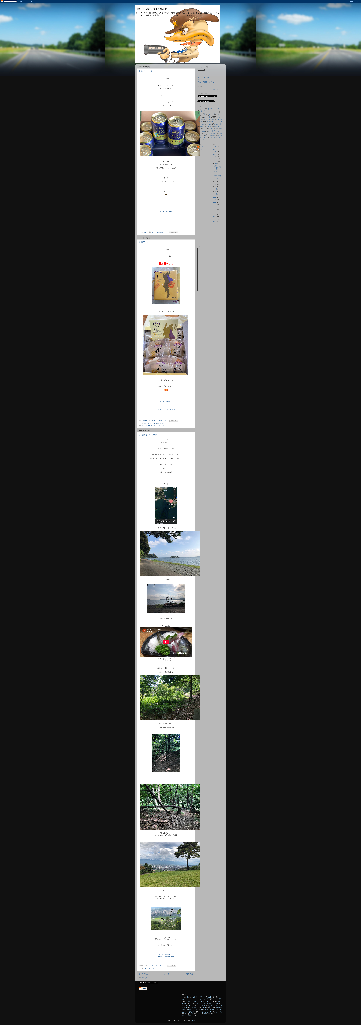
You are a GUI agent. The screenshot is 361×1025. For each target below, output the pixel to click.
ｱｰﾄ (203, 109)
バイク (214, 121)
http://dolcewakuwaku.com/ (166, 956)
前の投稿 (189, 974)
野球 (200, 137)
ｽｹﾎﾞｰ (218, 115)
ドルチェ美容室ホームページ (206, 82)
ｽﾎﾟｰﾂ (200, 1001)
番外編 (212, 135)
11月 (216, 161)
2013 (215, 217)
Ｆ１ (198, 109)
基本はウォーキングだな (148, 435)
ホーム (167, 974)
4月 (216, 186)
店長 (200, 149)
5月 (216, 184)
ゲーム (200, 113)
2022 (215, 156)
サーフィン (206, 113)
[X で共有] (174, 232)
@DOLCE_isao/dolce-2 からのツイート (209, 89)
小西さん (202, 146)
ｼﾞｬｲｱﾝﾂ (215, 999)
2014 (215, 214)
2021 (215, 197)
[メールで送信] (170, 232)
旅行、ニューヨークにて (188, 1015)
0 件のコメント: (162, 232)
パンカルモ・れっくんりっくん (214, 1005)
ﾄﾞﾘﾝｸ (211, 119)
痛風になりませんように (148, 71)
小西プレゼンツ (160, 423)
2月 (216, 191)
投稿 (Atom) (145, 978)
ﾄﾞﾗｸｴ (205, 119)
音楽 (211, 128)
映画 (204, 128)
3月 (216, 189)
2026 (215, 146)
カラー (216, 111)
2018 (215, 204)
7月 (216, 181)
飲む (209, 126)
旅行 (205, 137)
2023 (215, 154)
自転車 (203, 131)
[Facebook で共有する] (175, 232)
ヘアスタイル (218, 124)
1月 (216, 194)
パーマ (208, 121)
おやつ (145, 423)
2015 (215, 212)
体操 (221, 133)
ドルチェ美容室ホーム (166, 954)
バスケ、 (190, 1005)
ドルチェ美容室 (206, 1003)
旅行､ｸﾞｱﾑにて (213, 137)
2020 (215, 199)
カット (211, 111)
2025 (215, 149)
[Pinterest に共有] (177, 232)
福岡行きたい (144, 242)
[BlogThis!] (172, 232)
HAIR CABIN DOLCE (151, 9)
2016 (215, 209)
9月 (216, 163)
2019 (215, 202)
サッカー (214, 113)
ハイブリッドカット (203, 77)
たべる (153, 423)
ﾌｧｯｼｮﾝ (208, 124)
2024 (215, 151)
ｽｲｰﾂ (149, 423)
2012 (215, 219)
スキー (211, 115)
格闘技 (206, 1009)
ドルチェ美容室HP (166, 211)
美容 (218, 135)
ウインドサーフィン (149, 968)
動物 (200, 135)
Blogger (192, 1020)
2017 (215, 207)
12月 (216, 158)
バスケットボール (207, 123)
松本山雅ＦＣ (212, 133)
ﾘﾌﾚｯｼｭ (202, 126)
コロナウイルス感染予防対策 (166, 409)
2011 (215, 222)
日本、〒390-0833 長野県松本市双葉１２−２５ (156, 425)
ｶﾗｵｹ (221, 111)
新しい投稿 (143, 974)
